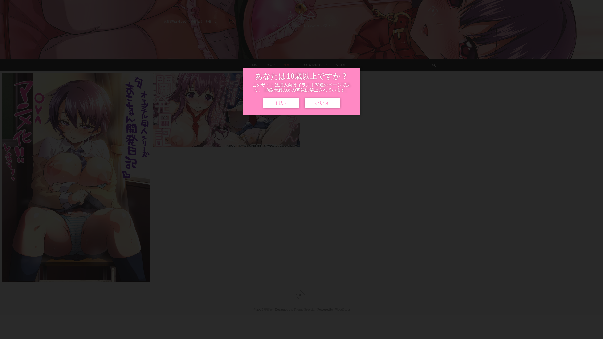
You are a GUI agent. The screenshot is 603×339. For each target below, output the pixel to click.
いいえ (322, 102)
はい (281, 102)
